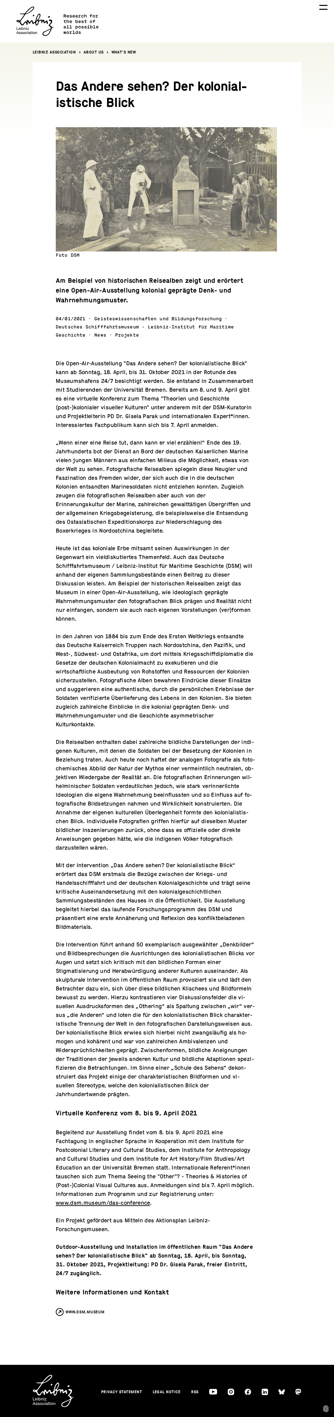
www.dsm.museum (85, 1312)
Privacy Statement (121, 1392)
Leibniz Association (54, 52)
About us (94, 52)
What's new (124, 52)
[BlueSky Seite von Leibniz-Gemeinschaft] (282, 1392)
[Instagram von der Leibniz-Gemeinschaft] (231, 1392)
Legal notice (167, 1392)
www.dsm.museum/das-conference (103, 1203)
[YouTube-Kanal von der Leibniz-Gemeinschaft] (213, 1391)
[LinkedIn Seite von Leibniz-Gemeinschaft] (265, 1392)
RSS (195, 1392)
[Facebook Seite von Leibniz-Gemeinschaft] (248, 1392)
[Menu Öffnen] (323, 7)
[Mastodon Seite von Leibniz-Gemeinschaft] (298, 1391)
